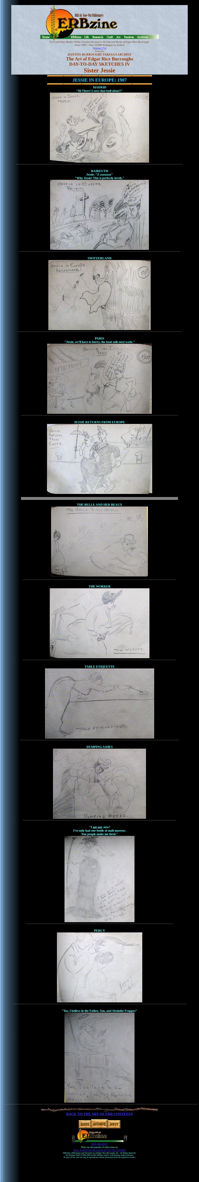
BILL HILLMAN (99, 1144)
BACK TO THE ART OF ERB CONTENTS (99, 1114)
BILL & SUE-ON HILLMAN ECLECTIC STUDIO (99, 1150)
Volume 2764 (99, 48)
